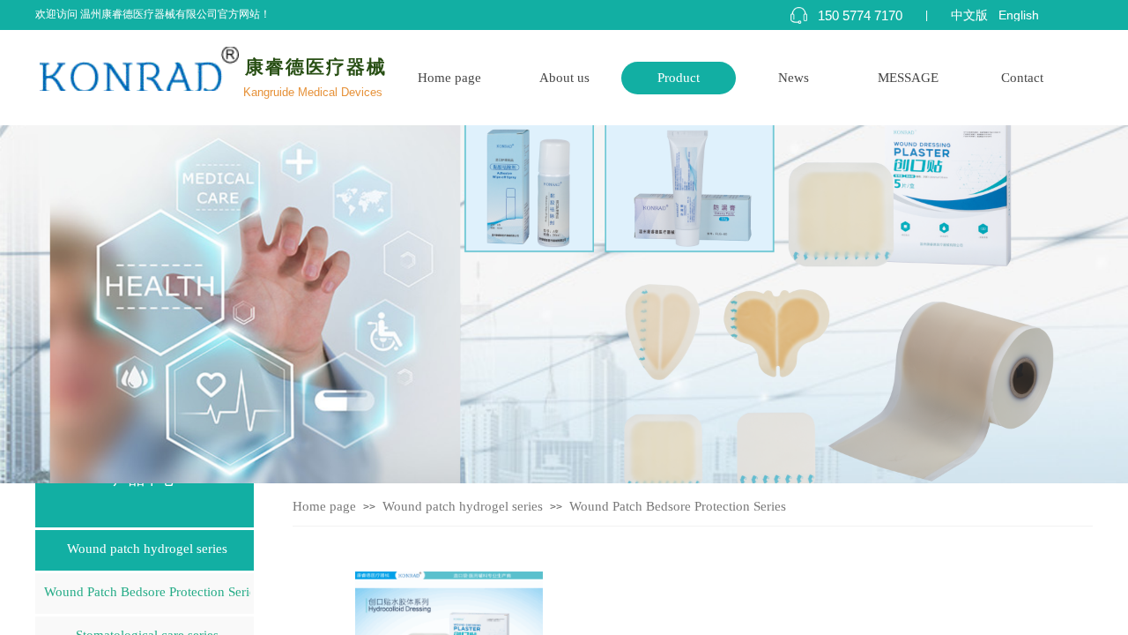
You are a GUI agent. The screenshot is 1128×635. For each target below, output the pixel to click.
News (793, 78)
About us (564, 78)
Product (678, 78)
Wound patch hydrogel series (462, 506)
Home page (449, 78)
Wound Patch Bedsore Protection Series (677, 506)
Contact (1022, 78)
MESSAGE (908, 78)
